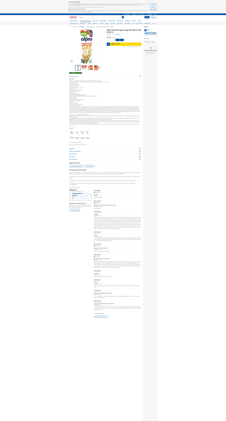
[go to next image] (100, 67)
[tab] (78, 68)
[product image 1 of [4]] (86, 46)
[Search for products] (123, 17)
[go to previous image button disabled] (73, 67)
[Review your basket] (145, 30)
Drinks (74, 26)
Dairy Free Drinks (90, 26)
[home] (70, 27)
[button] (127, 14)
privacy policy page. (76, 4)
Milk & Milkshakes (81, 26)
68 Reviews (118, 34)
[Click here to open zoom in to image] (71, 61)
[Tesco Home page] (73, 17)
